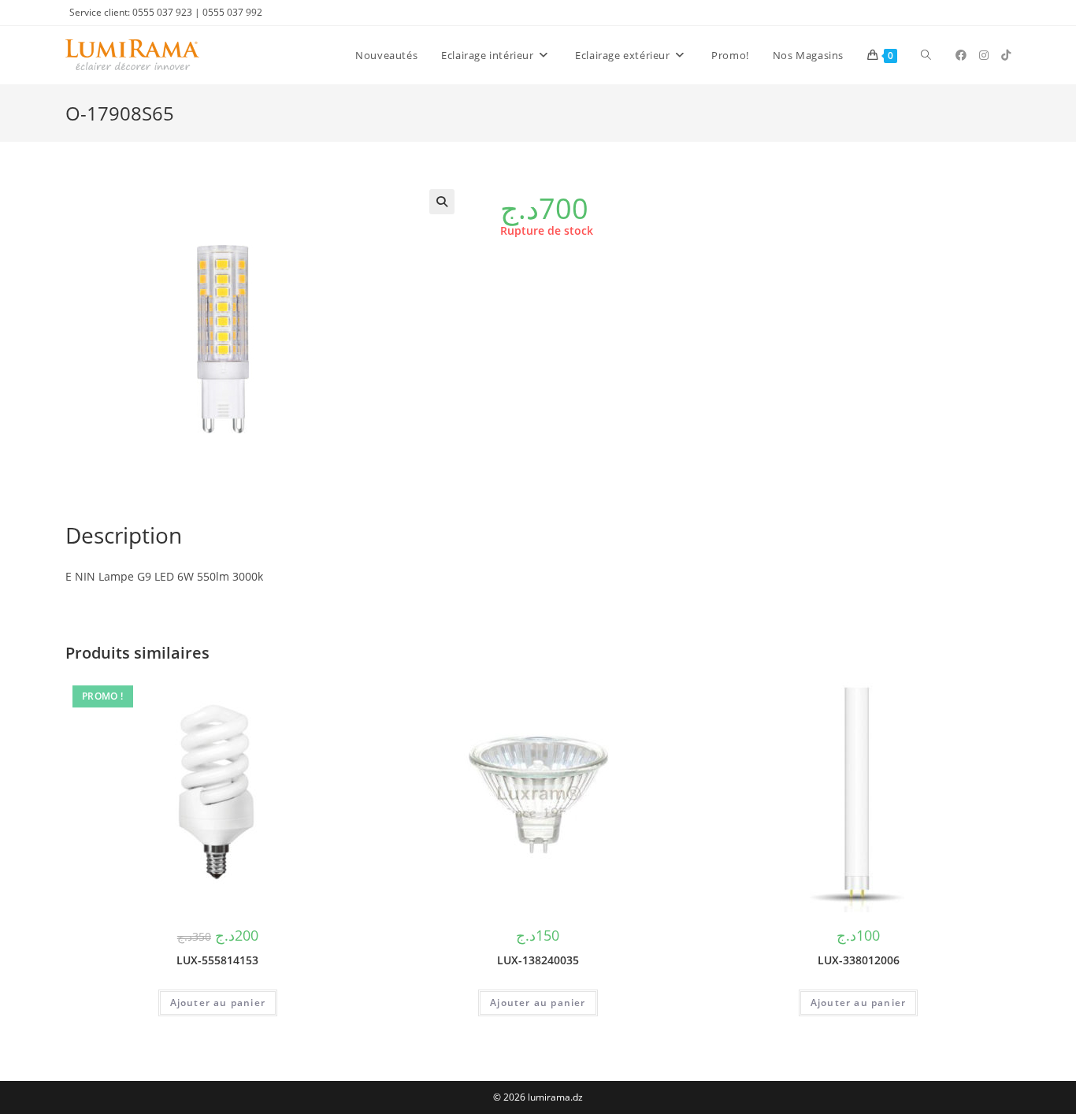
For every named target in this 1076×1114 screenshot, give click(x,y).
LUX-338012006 (859, 959)
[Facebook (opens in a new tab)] (961, 55)
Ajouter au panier (217, 1002)
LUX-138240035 (538, 959)
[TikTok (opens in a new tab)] (1006, 55)
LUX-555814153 (217, 959)
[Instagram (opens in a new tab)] (984, 55)
